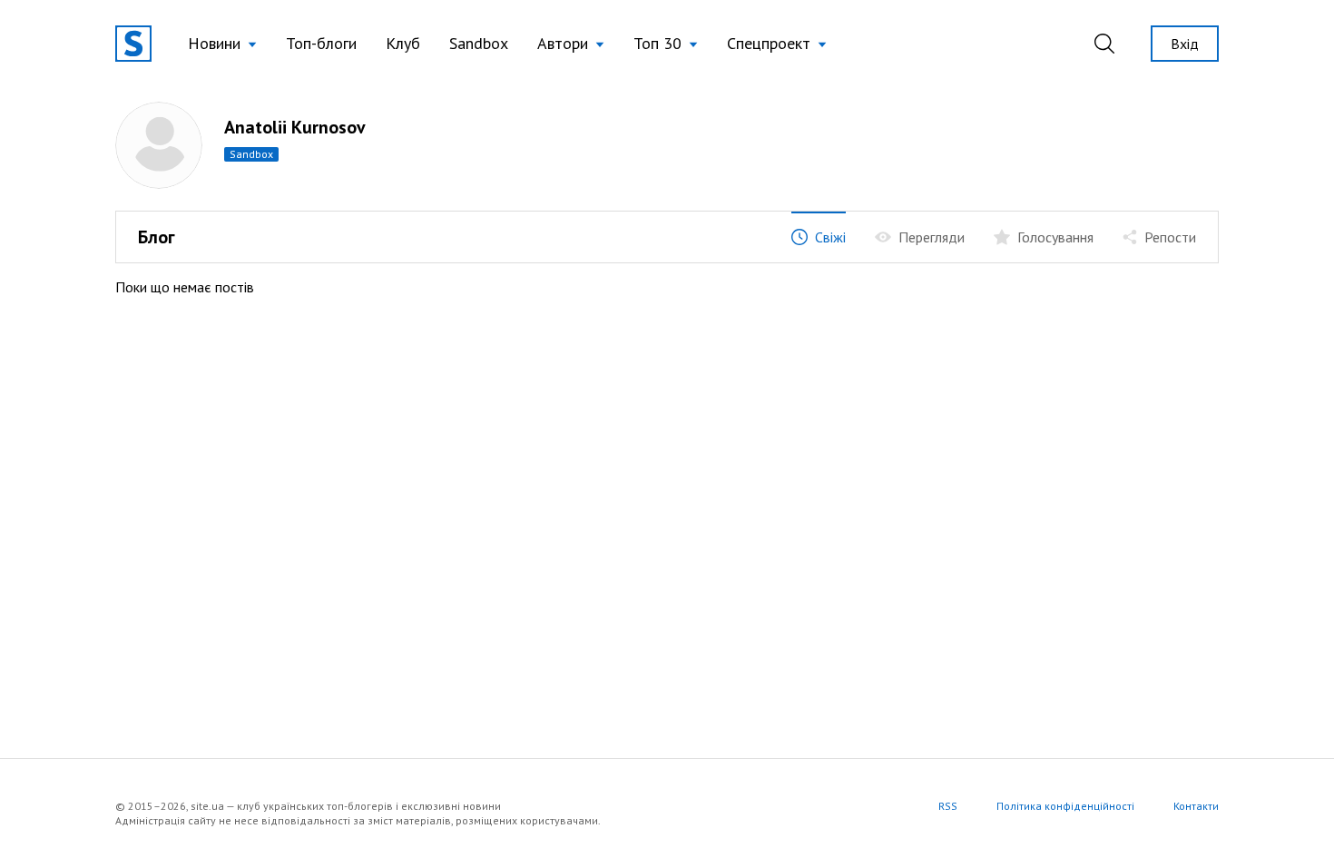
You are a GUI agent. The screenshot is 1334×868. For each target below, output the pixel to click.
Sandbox (478, 43)
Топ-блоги (321, 43)
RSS (947, 806)
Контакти (1196, 806)
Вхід (1185, 44)
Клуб (403, 43)
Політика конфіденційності (1065, 806)
